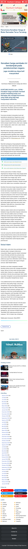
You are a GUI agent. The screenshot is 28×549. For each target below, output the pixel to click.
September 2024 (6, 442)
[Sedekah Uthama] (14, 19)
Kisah (3, 517)
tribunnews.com (16, 138)
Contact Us (14, 531)
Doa (3, 508)
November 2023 (5, 463)
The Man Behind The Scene (15, 372)
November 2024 (5, 438)
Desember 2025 (5, 412)
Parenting (18, 508)
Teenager (18, 519)
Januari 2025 (5, 434)
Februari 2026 (5, 407)
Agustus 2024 (5, 444)
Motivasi (4, 521)
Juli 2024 (4, 447)
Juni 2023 (4, 473)
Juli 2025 (4, 422)
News (17, 504)
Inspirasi (4, 515)
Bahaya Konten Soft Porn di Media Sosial (17, 366)
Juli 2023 (4, 471)
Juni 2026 (4, 399)
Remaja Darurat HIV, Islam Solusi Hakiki (12, 165)
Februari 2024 (5, 457)
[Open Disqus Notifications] (5, 2)
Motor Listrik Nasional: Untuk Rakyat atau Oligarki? (15, 168)
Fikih (3, 512)
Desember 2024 (5, 436)
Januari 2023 (5, 483)
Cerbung (4, 504)
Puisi (17, 510)
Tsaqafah (18, 521)
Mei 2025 (4, 426)
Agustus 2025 (5, 420)
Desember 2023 (5, 461)
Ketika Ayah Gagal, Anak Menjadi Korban (13, 161)
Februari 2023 (5, 481)
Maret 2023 (4, 479)
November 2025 (5, 414)
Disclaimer (14, 535)
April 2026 (4, 403)
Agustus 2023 (5, 469)
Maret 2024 (4, 455)
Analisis (4, 502)
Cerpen (4, 506)
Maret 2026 (4, 405)
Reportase (18, 512)
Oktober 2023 (5, 465)
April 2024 (4, 453)
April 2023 (4, 477)
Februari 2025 (5, 432)
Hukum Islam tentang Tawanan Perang (16, 380)
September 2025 (6, 418)
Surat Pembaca (20, 517)
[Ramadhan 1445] (14, 350)
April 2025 (4, 428)
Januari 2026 (5, 410)
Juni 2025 (4, 424)
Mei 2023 (4, 475)
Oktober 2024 (5, 440)
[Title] (14, 7)
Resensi (18, 513)
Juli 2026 (4, 397)
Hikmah (4, 513)
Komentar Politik (6, 519)
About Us (14, 528)
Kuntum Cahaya (14, 545)
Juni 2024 (4, 449)
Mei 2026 (4, 401)
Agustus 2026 (5, 395)
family (4, 510)
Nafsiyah (18, 502)
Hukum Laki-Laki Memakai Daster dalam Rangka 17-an (17, 386)
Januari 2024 (5, 459)
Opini (4, 40)
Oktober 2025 (5, 416)
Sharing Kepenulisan (21, 515)
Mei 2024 (4, 451)
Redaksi (14, 538)
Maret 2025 (4, 430)
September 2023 (6, 467)
